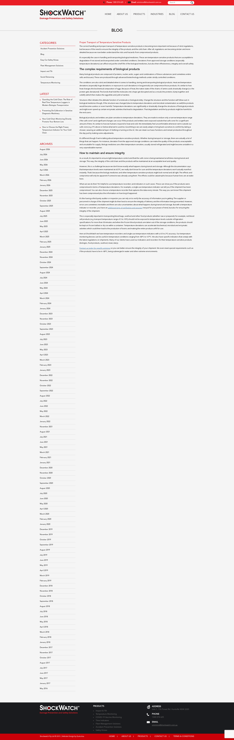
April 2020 (44, 509)
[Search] (192, 2)
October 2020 (45, 478)
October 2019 (45, 540)
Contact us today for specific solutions (94, 248)
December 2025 (46, 190)
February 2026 (45, 180)
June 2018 (44, 617)
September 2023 (46, 329)
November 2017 (46, 653)
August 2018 (45, 606)
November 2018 (46, 591)
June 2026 (44, 160)
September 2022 (46, 391)
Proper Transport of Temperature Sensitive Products (105, 42)
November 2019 (46, 534)
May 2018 (44, 622)
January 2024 (45, 309)
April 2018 (44, 627)
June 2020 (44, 499)
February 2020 (45, 519)
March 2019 (44, 576)
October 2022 (45, 386)
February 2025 (45, 242)
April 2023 (44, 355)
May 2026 (44, 165)
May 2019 (44, 565)
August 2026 (45, 149)
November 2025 (46, 196)
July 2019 (43, 555)
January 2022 (45, 421)
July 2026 (43, 155)
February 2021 (45, 457)
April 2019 (44, 570)
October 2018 (45, 596)
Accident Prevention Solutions (52, 49)
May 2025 (44, 226)
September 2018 (46, 601)
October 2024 (45, 262)
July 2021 (43, 437)
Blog (172, 14)
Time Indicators (102, 720)
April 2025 (44, 232)
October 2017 (45, 658)
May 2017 (44, 678)
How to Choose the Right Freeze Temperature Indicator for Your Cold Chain (56, 130)
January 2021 (45, 463)
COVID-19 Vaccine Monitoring (109, 717)
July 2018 (43, 611)
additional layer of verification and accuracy (125, 208)
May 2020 (44, 504)
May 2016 (44, 688)
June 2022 (44, 406)
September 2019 (46, 545)
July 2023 (43, 339)
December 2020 (46, 468)
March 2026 (44, 175)
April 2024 (44, 293)
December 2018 (46, 586)
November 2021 (46, 427)
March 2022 (44, 416)
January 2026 (45, 185)
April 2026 (44, 170)
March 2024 (44, 298)
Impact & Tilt (101, 711)
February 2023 (45, 365)
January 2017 (45, 683)
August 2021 (45, 432)
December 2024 (46, 252)
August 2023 (45, 334)
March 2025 (44, 237)
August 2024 (45, 273)
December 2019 (46, 529)
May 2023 (44, 350)
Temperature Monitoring (50, 83)
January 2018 (45, 642)
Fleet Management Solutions (51, 66)
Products (139, 14)
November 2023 (46, 319)
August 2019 (45, 550)
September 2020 (46, 483)
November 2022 (46, 380)
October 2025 (45, 201)
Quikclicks (80, 736)
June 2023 (44, 344)
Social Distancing (47, 77)
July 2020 (43, 493)
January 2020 (45, 524)
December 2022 (46, 375)
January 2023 (45, 370)
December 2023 (46, 314)
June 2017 (44, 673)
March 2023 (44, 360)
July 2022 (43, 401)
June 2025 (44, 221)
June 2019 (44, 560)
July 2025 (43, 216)
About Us (122, 14)
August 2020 (45, 488)
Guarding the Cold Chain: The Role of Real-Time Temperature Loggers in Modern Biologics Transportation (57, 102)
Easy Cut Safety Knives (49, 60)
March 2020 (44, 514)
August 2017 (45, 663)
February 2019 (45, 581)
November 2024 (46, 257)
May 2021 (44, 447)
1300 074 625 (117, 2)
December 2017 (46, 647)
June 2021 (44, 442)
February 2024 (45, 303)
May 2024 (44, 288)
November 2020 (46, 473)
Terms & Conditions (183, 736)
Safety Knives (101, 730)
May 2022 (44, 411)
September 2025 (46, 206)
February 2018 (45, 637)
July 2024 (43, 278)
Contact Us (187, 14)
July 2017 (43, 668)
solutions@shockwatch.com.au (149, 2)
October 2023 (45, 324)
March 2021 (44, 452)
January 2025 (45, 247)
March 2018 (44, 632)
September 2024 (46, 267)
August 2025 (45, 211)
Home (108, 14)
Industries (157, 14)
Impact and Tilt (46, 71)
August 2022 (45, 396)
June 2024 (44, 283)
